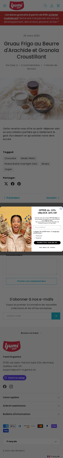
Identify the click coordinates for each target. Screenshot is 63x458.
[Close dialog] (61, 208)
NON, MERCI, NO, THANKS (47, 247)
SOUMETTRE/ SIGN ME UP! (47, 242)
